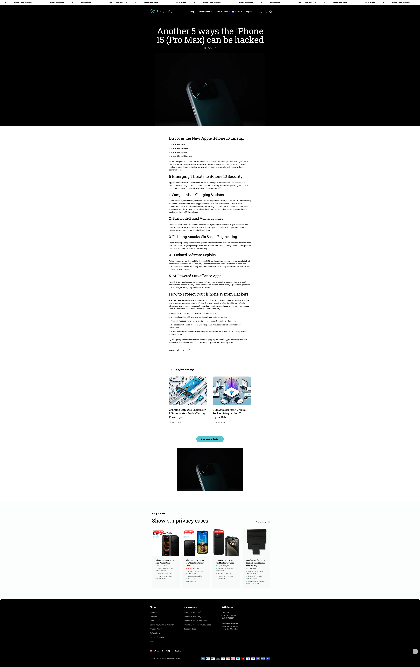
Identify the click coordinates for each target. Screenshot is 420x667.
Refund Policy (155, 633)
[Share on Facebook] (178, 350)
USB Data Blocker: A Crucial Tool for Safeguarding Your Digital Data (229, 413)
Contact (153, 616)
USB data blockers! (192, 212)
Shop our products (210, 439)
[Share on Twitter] (183, 350)
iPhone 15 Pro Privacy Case (195, 620)
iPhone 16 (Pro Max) (192, 616)
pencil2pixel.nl (174, 659)
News (152, 641)
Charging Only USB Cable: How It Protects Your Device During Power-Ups (187, 413)
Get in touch (222, 11)
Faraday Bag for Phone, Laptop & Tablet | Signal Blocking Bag (255, 563)
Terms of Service (157, 637)
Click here (239, 266)
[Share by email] (195, 350)
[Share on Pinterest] (189, 350)
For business (204, 11)
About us (153, 612)
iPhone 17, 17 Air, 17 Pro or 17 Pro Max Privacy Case (195, 563)
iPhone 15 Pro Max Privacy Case (197, 625)
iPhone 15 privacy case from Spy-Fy (214, 303)
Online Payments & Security (162, 625)
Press (152, 620)
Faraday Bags (190, 629)
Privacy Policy (156, 629)
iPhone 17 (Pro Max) (192, 612)
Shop (192, 11)
